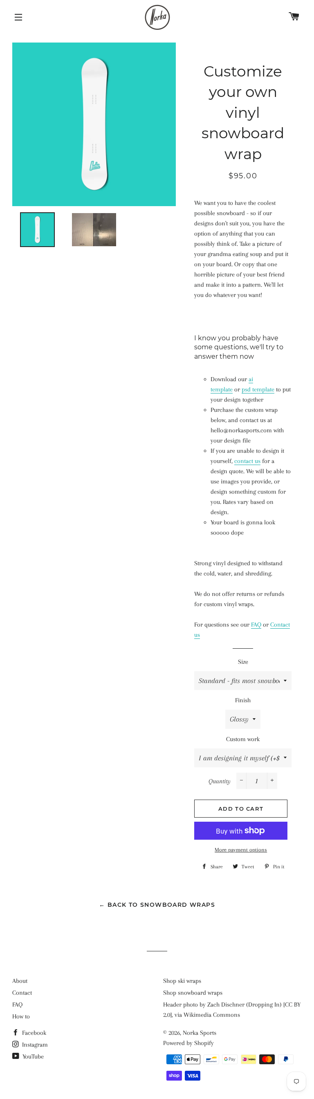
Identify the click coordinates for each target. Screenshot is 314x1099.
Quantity (220, 781)
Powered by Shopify (188, 1043)
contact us (247, 461)
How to (21, 1016)
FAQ (256, 624)
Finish (243, 700)
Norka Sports (199, 1032)
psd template (258, 389)
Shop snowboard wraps (192, 992)
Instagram (34, 1044)
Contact (22, 992)
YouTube (32, 1056)
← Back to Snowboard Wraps (157, 904)
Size (243, 661)
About (19, 980)
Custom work (243, 739)
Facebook (33, 1032)
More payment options (241, 850)
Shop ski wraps (182, 980)
